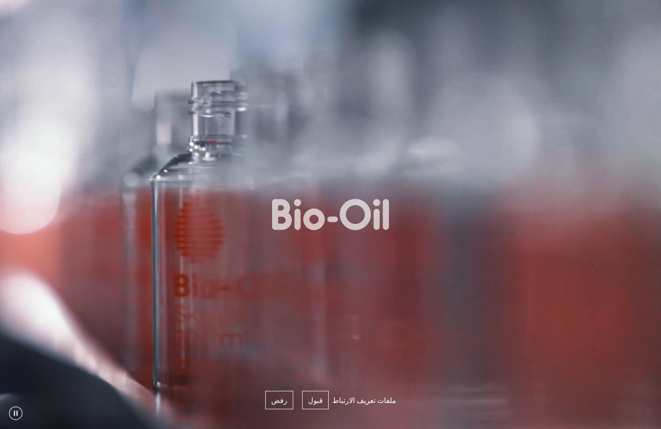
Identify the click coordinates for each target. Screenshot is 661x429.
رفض (279, 400)
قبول (315, 400)
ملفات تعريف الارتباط (364, 400)
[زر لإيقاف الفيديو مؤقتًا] (15, 413)
